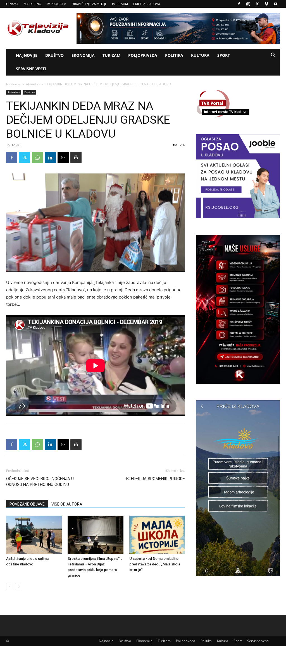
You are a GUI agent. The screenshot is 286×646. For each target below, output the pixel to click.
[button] (273, 55)
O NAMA (12, 4)
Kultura (200, 55)
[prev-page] (9, 586)
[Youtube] (275, 4)
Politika (174, 55)
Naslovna (13, 84)
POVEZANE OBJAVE (27, 504)
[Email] (63, 157)
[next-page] (18, 586)
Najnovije (26, 55)
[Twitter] (257, 4)
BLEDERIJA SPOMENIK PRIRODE (155, 478)
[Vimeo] (266, 4)
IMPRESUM (120, 4)
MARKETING (32, 4)
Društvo (54, 55)
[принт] (76, 157)
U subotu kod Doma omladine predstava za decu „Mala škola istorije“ (154, 564)
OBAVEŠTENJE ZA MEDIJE (89, 4)
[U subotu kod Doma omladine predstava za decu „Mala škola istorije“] (157, 535)
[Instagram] (248, 4)
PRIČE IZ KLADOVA (146, 4)
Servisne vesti (31, 68)
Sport (223, 55)
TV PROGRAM (56, 4)
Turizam (111, 55)
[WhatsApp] (37, 157)
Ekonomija (83, 55)
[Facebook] (239, 4)
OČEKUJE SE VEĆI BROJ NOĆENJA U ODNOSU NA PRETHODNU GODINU (40, 481)
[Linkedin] (50, 157)
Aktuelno (33, 84)
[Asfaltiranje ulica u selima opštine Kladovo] (34, 535)
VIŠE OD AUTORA (66, 504)
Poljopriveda (142, 55)
